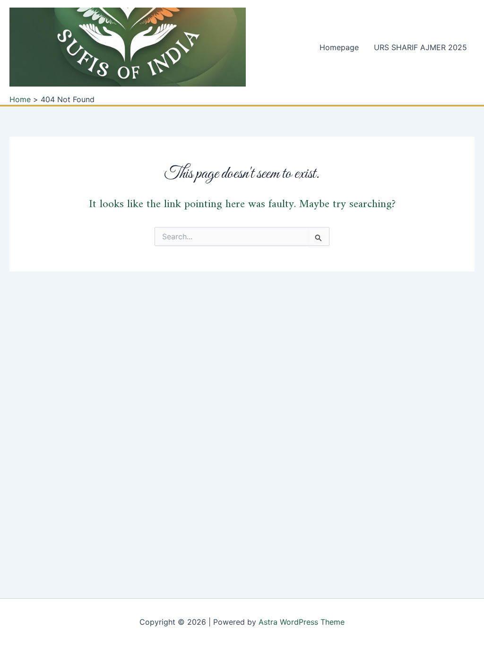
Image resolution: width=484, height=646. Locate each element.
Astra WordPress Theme (302, 622)
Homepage (339, 47)
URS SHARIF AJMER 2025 (420, 47)
